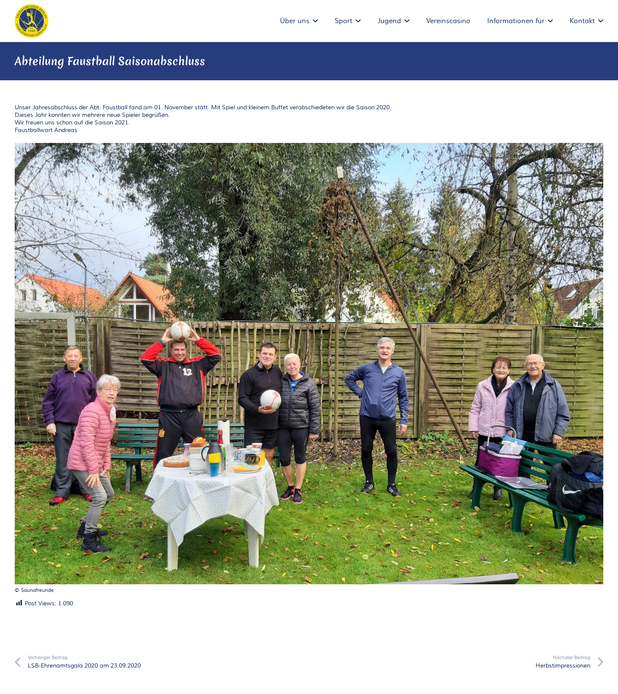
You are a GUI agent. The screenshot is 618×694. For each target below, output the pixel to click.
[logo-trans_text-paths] (31, 21)
